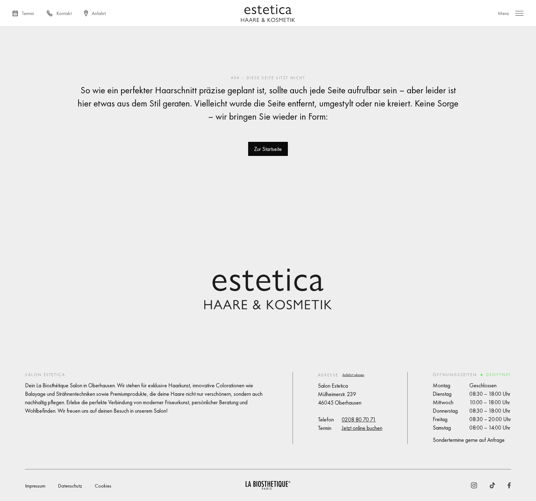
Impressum (35, 486)
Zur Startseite (268, 148)
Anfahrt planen (353, 374)
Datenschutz (70, 486)
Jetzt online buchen (362, 427)
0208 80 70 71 (359, 419)
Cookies (103, 486)
